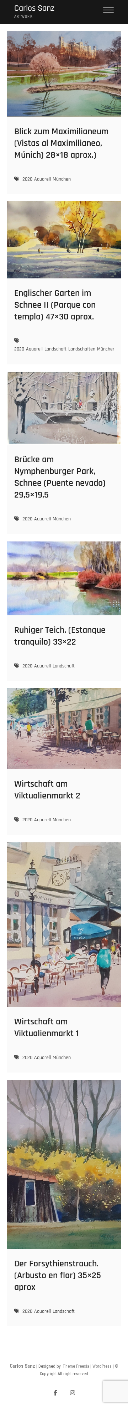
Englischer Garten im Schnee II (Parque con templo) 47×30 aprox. (55, 305)
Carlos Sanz (34, 8)
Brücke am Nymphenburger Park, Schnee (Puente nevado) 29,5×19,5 (60, 477)
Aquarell (42, 179)
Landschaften (81, 349)
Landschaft (55, 349)
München (62, 179)
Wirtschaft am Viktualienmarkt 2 (47, 790)
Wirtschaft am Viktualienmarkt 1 (46, 1027)
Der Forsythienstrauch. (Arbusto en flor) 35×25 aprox (57, 1275)
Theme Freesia (76, 1366)
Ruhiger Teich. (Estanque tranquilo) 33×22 (60, 636)
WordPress (102, 1366)
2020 (27, 179)
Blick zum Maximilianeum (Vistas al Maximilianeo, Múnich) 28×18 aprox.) (61, 143)
